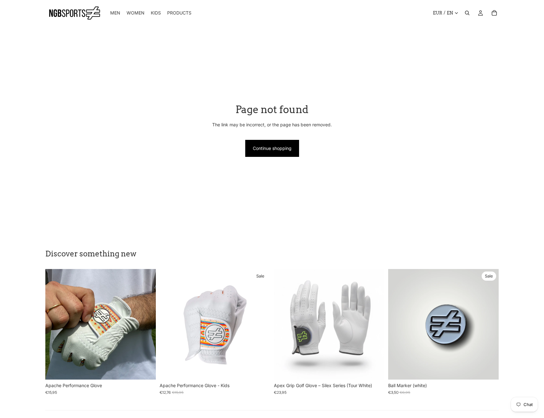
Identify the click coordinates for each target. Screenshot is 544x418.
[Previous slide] (54, 324)
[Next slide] (146, 324)
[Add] (489, 369)
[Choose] (146, 369)
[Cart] (494, 13)
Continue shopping (272, 148)
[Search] (467, 13)
